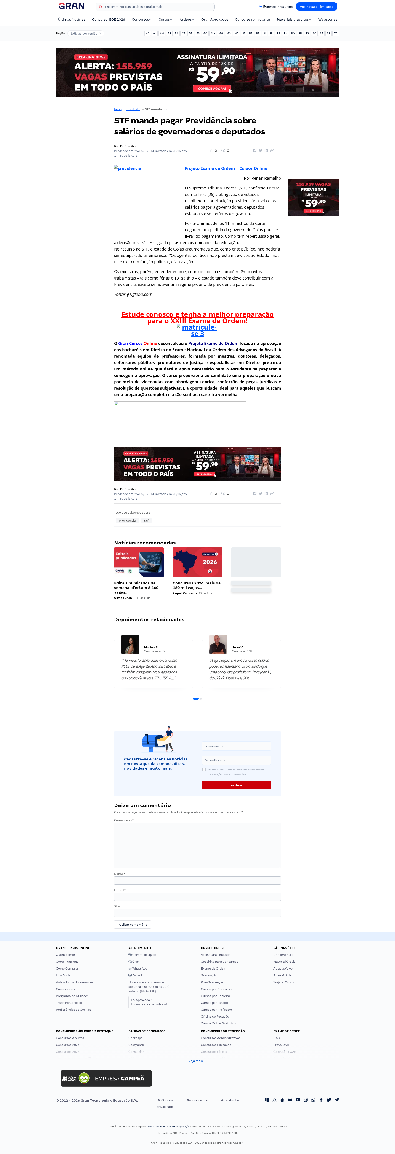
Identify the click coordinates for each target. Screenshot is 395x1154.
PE (257, 33)
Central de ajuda (144, 955)
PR (271, 33)
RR (300, 33)
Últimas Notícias (71, 19)
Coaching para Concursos (219, 961)
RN (285, 33)
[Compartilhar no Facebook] (254, 150)
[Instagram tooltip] (305, 1100)
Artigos (186, 19)
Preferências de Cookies (73, 1009)
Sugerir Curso (283, 982)
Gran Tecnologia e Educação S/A (168, 1126)
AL (154, 33)
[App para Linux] (274, 1100)
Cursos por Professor (216, 1009)
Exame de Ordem (213, 968)
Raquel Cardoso (183, 593)
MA (213, 33)
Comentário (124, 820)
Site (117, 906)
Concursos (140, 19)
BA (176, 33)
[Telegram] (336, 1100)
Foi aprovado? (149, 1002)
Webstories (327, 19)
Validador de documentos (74, 982)
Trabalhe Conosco (69, 1003)
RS (307, 33)
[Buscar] (101, 7)
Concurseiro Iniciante (252, 19)
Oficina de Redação (215, 1016)
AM (162, 33)
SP (328, 33)
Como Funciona (67, 961)
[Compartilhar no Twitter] (259, 150)
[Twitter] (329, 1100)
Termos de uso (197, 1100)
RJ (278, 33)
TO (335, 33)
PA (243, 33)
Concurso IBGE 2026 (108, 19)
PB (250, 33)
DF (190, 33)
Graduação (209, 975)
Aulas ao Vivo (283, 968)
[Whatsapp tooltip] (313, 1100)
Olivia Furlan (123, 598)
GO (205, 33)
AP (169, 33)
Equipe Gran (129, 146)
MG (221, 33)
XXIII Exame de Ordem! (208, 320)
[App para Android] (290, 1100)
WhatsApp (139, 968)
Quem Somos (66, 955)
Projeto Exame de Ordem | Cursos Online (226, 168)
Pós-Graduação (212, 982)
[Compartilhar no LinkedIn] (265, 150)
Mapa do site (229, 1100)
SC (314, 33)
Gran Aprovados (214, 19)
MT (236, 33)
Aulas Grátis (282, 975)
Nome (119, 874)
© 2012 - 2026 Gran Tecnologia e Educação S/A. (97, 1100)
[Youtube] (298, 1100)
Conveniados (65, 989)
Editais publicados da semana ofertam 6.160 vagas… (136, 587)
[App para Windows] (266, 1100)
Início (118, 109)
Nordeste (133, 109)
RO (293, 33)
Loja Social (63, 975)
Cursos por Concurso (216, 989)
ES (198, 33)
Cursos (164, 19)
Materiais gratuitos (293, 19)
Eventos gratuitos (278, 6)
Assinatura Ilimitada (317, 6)
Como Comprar (67, 968)
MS (229, 33)
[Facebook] (321, 1100)
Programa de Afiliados (72, 996)
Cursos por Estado (214, 1003)
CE (183, 33)
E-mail (120, 890)
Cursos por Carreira (215, 996)
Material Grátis (284, 961)
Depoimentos (283, 955)
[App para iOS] (282, 1100)
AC (147, 33)
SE (321, 33)
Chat (135, 961)
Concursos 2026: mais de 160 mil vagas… (197, 585)
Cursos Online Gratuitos (218, 1023)
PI (264, 33)
